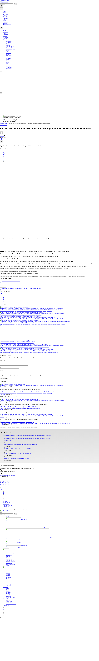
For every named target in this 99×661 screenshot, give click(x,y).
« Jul (1, 489)
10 (0, 482)
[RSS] (3, 498)
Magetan (8, 575)
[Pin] (4, 157)
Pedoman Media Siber (8, 505)
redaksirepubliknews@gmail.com (7, 475)
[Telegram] (3, 154)
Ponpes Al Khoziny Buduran (9, 281)
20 (5, 484)
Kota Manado (9, 555)
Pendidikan (5, 18)
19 (3, 484)
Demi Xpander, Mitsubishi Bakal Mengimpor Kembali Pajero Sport (19, 448)
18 (2, 484)
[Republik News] (4, 2)
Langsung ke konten (4, 0)
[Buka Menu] (1, 8)
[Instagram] (3, 497)
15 (8, 482)
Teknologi (5, 22)
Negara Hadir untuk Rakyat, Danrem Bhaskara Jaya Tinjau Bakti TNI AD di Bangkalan (20, 316)
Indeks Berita (6, 504)
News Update (6, 516)
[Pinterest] (3, 495)
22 (8, 484)
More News (5, 587)
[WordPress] (3, 496)
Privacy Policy (6, 502)
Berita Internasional (7, 24)
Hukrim (4, 13)
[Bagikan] (1, 141)
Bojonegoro (8, 577)
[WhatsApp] (3, 158)
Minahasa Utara (9, 559)
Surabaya (8, 573)
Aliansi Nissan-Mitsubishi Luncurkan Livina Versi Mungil (17, 453)
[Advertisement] (43, 82)
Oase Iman (5, 19)
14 (6, 482)
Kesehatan (5, 14)
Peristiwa (2, 125)
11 (2, 482)
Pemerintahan (6, 605)
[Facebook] (3, 151)
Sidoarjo (6, 125)
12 (3, 482)
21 (6, 484)
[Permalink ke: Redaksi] (1, 134)
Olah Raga (5, 15)
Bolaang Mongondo (10, 564)
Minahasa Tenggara (10, 561)
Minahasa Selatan (10, 560)
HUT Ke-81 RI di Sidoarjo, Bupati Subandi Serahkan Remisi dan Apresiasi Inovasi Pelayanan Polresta (23, 344)
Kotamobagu (9, 563)
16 (9, 482)
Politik (4, 20)
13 (5, 482)
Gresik (7, 578)
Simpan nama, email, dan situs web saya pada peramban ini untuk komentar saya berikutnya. (23, 375)
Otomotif (5, 16)
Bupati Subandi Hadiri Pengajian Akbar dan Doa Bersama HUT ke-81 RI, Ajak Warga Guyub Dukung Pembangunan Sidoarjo (29, 352)
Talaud (7, 565)
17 (0, 484)
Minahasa (8, 557)
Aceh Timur (8, 585)
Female (4, 11)
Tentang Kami (6, 506)
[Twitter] (4, 153)
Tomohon (8, 556)
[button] (15, 4)
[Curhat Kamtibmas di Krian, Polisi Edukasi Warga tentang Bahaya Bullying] (12, 340)
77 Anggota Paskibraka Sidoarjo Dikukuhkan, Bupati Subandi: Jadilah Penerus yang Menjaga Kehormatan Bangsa (26, 349)
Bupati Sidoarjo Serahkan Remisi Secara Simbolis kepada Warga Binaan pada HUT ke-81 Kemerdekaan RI (24, 347)
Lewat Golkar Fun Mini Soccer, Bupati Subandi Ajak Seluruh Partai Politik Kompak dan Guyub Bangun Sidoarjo (26, 311)
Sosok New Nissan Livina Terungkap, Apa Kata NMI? (16, 458)
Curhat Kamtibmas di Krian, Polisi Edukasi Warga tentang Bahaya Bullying (17, 341)
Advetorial (5, 23)
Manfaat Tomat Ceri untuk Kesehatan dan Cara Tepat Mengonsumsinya (20, 444)
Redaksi (2, 136)
